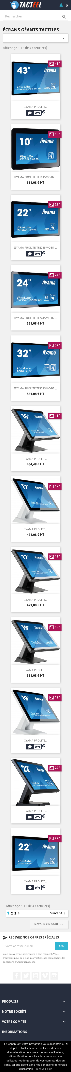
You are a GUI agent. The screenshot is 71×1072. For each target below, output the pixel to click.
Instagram (54, 976)
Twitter (26, 976)
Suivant (58, 913)
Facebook (17, 976)
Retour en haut (49, 924)
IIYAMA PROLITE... (36, 107)
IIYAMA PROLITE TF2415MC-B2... (35, 318)
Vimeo (45, 976)
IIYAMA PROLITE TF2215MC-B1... (35, 247)
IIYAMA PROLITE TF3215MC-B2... (35, 388)
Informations (14, 1032)
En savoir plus (43, 1068)
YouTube (35, 976)
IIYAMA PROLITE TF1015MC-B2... (35, 177)
